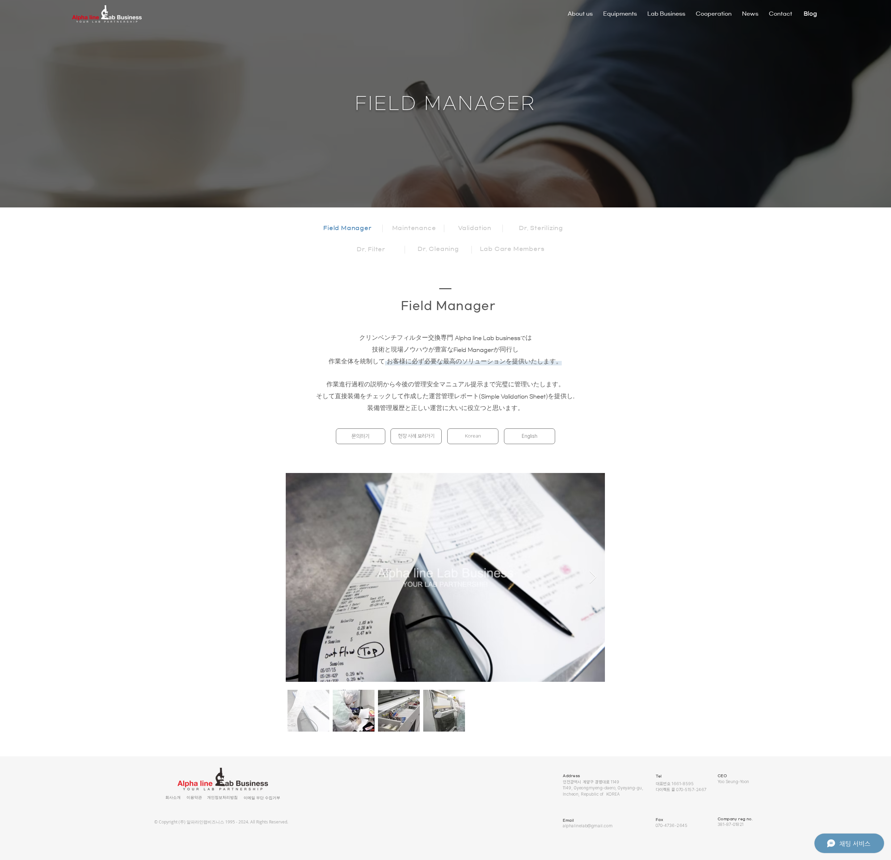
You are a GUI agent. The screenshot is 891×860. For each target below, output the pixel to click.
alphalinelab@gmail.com (588, 825)
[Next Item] (593, 577)
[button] (194, 797)
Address (571, 776)
